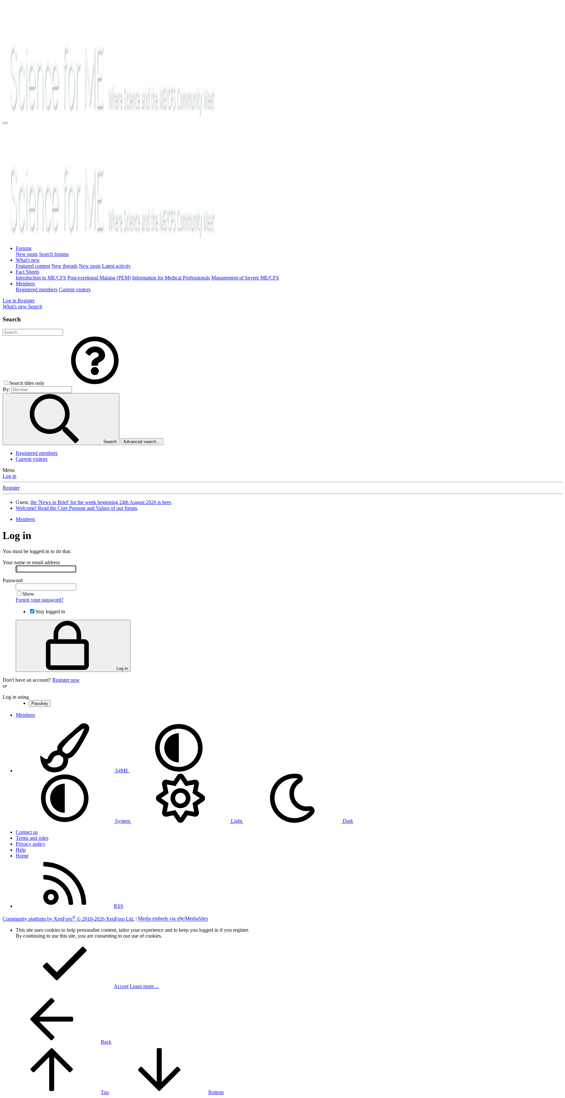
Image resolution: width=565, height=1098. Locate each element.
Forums (23, 248)
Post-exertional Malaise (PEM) (99, 277)
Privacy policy (30, 844)
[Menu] (5, 123)
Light (236, 821)
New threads (64, 266)
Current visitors (75, 289)
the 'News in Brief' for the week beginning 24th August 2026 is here (100, 502)
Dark (347, 821)
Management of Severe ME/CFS (245, 277)
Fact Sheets (27, 272)
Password (13, 580)
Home (22, 855)
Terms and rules (32, 838)
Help (21, 850)
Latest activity (116, 266)
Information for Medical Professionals (171, 277)
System (122, 821)
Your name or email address (31, 562)
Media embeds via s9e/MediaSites (173, 919)
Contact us (27, 832)
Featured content (33, 266)
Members (25, 283)
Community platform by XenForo (68, 919)
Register (11, 488)
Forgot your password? (39, 600)
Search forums (54, 254)
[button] (95, 383)
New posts (27, 254)
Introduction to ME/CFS (41, 277)
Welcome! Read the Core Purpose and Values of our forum (76, 508)
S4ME (122, 770)
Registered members (37, 289)
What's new (28, 260)
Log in (9, 476)
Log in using (16, 697)
